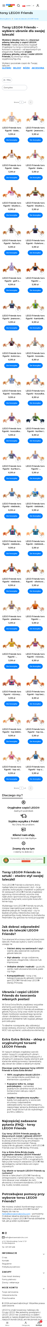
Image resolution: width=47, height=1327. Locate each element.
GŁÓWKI (6, 68)
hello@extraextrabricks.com (16, 1214)
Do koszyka (11, 140)
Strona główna (5, 19)
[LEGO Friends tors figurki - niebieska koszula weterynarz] (35, 530)
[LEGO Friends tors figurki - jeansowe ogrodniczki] (35, 117)
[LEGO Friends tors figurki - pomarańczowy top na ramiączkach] (12, 643)
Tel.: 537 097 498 (8, 1247)
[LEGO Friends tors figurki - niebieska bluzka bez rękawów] (35, 493)
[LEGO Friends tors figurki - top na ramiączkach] (35, 718)
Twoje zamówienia (10, 1292)
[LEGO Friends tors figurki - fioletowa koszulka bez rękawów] (35, 230)
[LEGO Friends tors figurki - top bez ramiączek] (35, 681)
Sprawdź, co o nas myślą (23, 838)
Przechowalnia (8, 1298)
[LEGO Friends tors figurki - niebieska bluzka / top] (12, 493)
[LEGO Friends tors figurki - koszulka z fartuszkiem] (12, 418)
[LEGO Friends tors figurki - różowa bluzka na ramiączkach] (35, 643)
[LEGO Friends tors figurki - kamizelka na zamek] (35, 305)
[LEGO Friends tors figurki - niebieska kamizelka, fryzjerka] (12, 530)
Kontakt (5, 1261)
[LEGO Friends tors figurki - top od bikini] (12, 756)
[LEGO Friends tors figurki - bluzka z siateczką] (35, 192)
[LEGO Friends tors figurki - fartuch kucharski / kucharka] (12, 230)
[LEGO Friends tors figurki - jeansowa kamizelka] (12, 305)
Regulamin (7, 1264)
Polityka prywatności (11, 1267)
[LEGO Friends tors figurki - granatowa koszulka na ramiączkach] (35, 267)
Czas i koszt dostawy (11, 1276)
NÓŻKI (26, 68)
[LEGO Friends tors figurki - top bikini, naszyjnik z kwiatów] (12, 718)
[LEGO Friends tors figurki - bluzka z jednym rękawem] (12, 192)
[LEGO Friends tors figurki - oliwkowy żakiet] (35, 568)
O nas (4, 1257)
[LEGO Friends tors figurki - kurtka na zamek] (12, 455)
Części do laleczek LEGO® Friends (26, 19)
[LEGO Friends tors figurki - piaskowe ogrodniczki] (12, 606)
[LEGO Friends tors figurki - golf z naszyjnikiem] (12, 267)
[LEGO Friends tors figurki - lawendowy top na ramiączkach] (35, 455)
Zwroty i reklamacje (10, 1282)
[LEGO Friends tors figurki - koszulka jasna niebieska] (12, 380)
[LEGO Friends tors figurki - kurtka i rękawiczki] (35, 418)
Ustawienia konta (9, 1295)
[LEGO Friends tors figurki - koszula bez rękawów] (35, 342)
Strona (16, 102)
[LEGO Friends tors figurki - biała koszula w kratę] (12, 117)
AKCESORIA (38, 68)
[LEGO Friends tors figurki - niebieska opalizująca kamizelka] (12, 568)
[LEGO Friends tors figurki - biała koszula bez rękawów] (35, 154)
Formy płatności (9, 1279)
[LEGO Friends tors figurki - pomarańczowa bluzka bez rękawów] (35, 606)
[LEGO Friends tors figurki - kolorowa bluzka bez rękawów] (12, 342)
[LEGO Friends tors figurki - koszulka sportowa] (35, 380)
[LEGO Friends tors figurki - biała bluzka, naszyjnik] (12, 154)
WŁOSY (17, 68)
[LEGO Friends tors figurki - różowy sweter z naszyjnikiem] (12, 681)
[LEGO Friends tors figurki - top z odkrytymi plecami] (35, 756)
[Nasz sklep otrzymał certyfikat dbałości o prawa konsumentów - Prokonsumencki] (23, 863)
